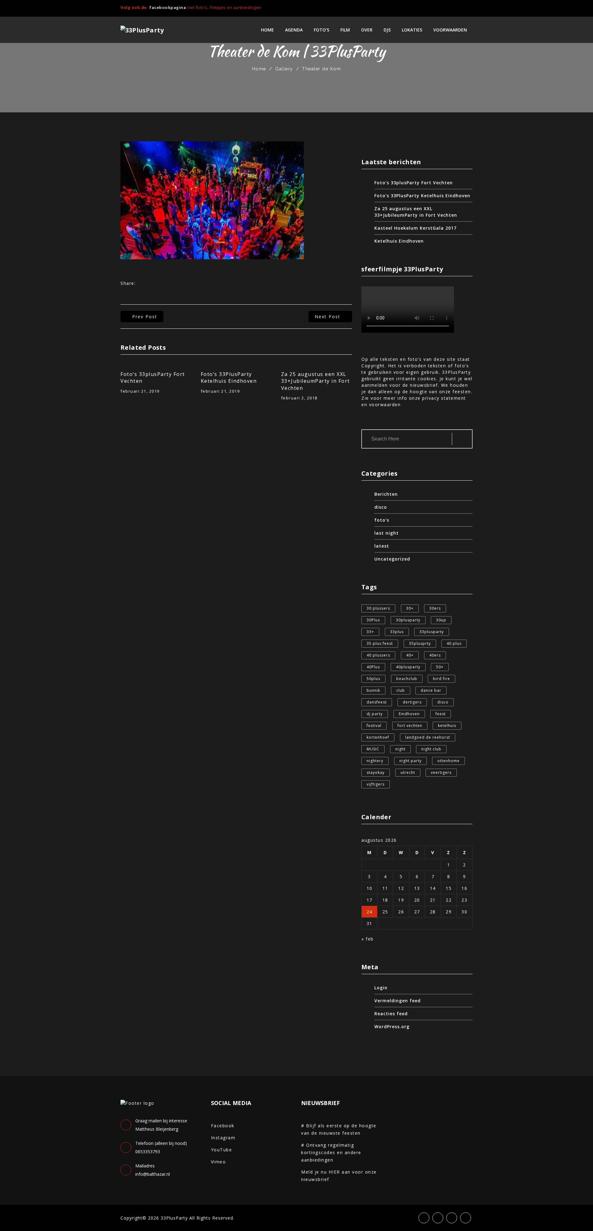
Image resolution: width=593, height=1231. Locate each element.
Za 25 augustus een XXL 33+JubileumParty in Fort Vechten (315, 381)
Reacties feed (391, 1013)
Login (381, 988)
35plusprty (420, 643)
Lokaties (412, 30)
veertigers (441, 772)
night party (410, 760)
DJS (387, 30)
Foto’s (321, 30)
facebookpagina (167, 7)
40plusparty (408, 667)
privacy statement (444, 398)
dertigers (412, 702)
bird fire (441, 678)
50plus (373, 678)
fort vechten (409, 725)
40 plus (454, 643)
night (400, 749)
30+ (410, 608)
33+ (370, 631)
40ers (435, 655)
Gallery (284, 68)
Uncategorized (392, 559)
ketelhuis (447, 725)
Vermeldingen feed (397, 1001)
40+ (410, 655)
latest (381, 546)
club (400, 690)
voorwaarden (450, 30)
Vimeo (218, 1162)
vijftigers (376, 784)
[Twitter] (450, 8)
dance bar (431, 690)
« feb (367, 939)
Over (366, 30)
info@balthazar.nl (152, 1174)
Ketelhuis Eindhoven (399, 241)
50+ (440, 667)
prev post (144, 316)
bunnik (373, 690)
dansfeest (377, 702)
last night (386, 533)
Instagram (223, 1138)
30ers (435, 608)
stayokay (376, 772)
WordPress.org (392, 1026)
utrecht (408, 772)
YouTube (221, 1150)
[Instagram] (460, 8)
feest (440, 713)
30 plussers (378, 608)
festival (374, 725)
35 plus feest (380, 643)
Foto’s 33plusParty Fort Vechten (152, 377)
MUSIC (373, 749)
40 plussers (378, 655)
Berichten (386, 494)
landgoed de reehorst (427, 737)
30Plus (373, 620)
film (345, 30)
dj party (375, 713)
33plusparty (431, 631)
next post (327, 316)
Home (267, 30)
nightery (375, 760)
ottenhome (448, 760)
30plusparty (408, 620)
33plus (397, 631)
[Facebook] (439, 8)
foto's (381, 520)
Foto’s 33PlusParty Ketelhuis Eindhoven (229, 377)
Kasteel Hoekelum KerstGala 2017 (415, 228)
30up (441, 620)
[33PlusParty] (142, 30)
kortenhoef (378, 737)
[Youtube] (471, 8)
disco (380, 507)
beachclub (406, 678)
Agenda (294, 30)
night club (431, 749)
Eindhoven (409, 713)
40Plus (373, 667)
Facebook (222, 1126)
